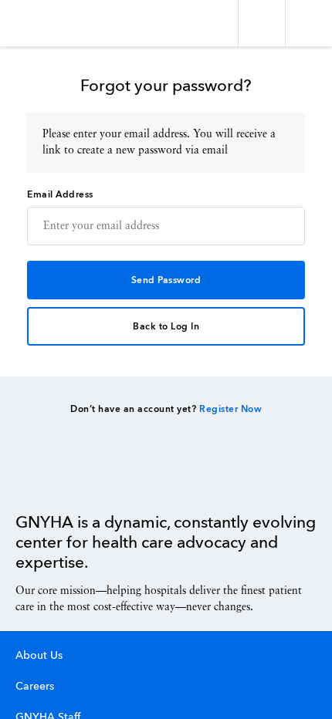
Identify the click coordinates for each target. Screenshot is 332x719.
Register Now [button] (230, 409)
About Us (39, 655)
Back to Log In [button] (166, 327)
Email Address (60, 195)
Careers (34, 686)
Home (54, 477)
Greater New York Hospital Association (57, 23)
